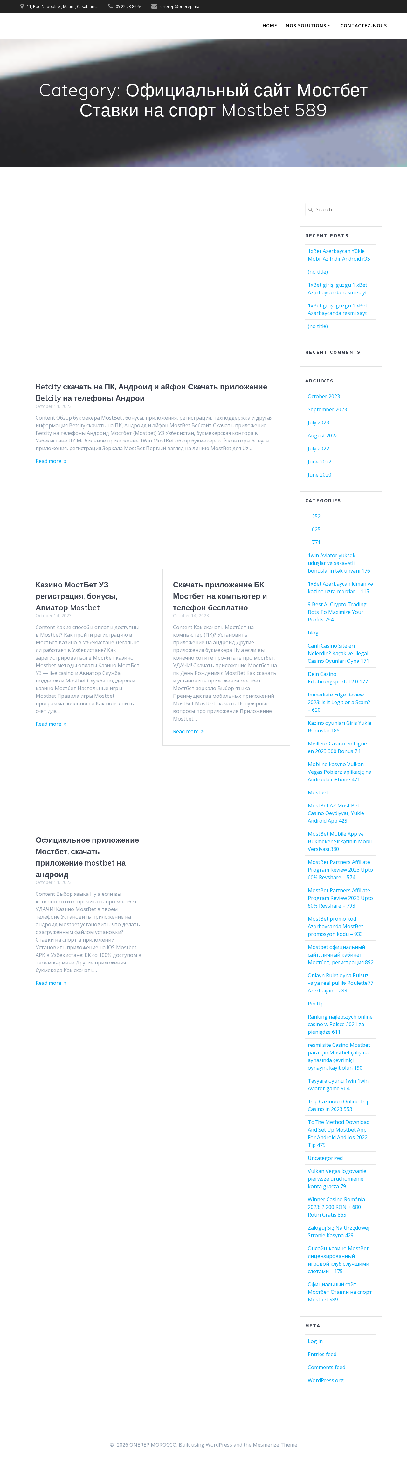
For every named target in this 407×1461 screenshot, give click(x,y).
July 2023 (318, 422)
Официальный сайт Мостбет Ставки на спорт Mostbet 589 (340, 1292)
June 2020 (319, 474)
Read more (48, 460)
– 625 (314, 529)
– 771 (314, 542)
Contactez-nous (364, 26)
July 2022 (318, 448)
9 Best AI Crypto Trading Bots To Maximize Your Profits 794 (337, 612)
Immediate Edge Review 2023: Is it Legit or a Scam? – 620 (339, 702)
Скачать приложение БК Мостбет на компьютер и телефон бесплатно (220, 596)
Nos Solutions (306, 26)
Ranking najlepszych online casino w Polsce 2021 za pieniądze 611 (340, 1024)
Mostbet (318, 792)
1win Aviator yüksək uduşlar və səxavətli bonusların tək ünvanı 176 (339, 563)
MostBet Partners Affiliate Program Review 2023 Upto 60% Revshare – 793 (340, 898)
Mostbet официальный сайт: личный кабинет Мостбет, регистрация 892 (341, 954)
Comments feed (326, 1367)
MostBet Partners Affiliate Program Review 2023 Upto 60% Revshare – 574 (340, 870)
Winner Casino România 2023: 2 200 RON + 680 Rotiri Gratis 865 (336, 1207)
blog (313, 632)
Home (270, 26)
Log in (315, 1341)
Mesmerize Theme (275, 1444)
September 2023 (327, 409)
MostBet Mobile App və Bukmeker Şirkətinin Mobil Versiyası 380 (340, 841)
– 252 (314, 516)
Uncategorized (325, 1158)
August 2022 (323, 435)
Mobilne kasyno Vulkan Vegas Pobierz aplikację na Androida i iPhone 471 (339, 772)
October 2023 (324, 396)
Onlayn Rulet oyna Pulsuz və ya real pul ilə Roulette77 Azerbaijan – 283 (340, 983)
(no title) (318, 271)
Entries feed (322, 1354)
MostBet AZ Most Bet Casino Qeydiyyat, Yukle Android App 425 (336, 813)
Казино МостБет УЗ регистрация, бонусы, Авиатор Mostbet (76, 596)
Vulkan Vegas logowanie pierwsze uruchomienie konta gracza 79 (337, 1179)
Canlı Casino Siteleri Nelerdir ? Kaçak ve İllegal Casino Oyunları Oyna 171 (338, 653)
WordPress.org (326, 1380)
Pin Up (316, 1003)
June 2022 (319, 461)
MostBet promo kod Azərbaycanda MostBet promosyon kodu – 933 (335, 926)
